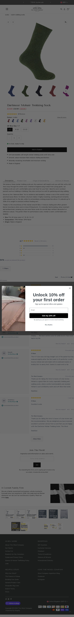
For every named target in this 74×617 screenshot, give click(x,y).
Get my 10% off (48, 316)
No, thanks (48, 325)
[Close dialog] (69, 288)
